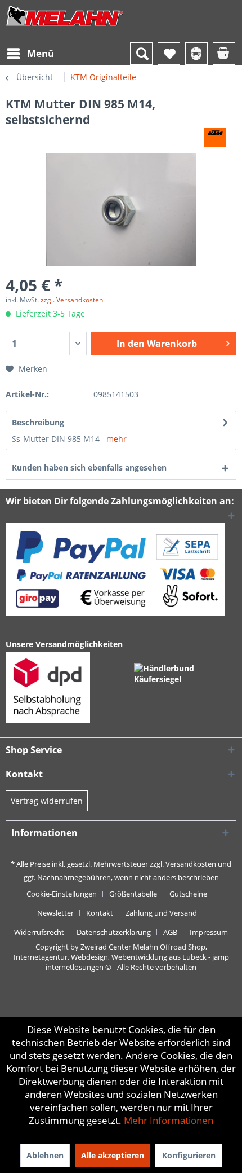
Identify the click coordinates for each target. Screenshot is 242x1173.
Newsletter (55, 913)
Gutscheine (188, 894)
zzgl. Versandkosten (72, 300)
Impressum (209, 932)
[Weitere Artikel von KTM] (215, 137)
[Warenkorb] (224, 53)
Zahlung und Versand (161, 913)
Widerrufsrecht (39, 932)
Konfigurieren (189, 1155)
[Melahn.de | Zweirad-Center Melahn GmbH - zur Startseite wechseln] (65, 27)
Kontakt (99, 913)
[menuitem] (30, 53)
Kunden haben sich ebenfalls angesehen (89, 467)
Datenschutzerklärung (114, 932)
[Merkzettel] (169, 53)
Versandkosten (190, 864)
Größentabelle (133, 894)
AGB (170, 932)
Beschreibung (38, 422)
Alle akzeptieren (112, 1155)
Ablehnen (45, 1155)
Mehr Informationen (168, 1120)
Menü (40, 53)
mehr (116, 438)
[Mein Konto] (196, 53)
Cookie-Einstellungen (61, 894)
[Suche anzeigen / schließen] (141, 53)
